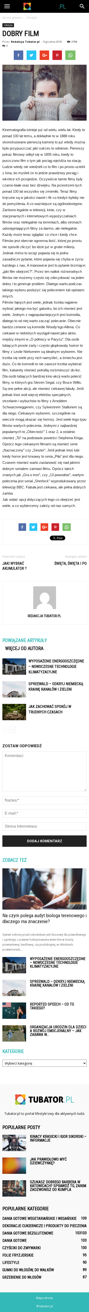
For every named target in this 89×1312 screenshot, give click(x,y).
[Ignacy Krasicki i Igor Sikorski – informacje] (14, 1143)
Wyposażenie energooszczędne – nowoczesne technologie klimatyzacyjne (56, 666)
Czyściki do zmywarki (21, 1248)
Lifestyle (8, 25)
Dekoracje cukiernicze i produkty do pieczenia (44, 1226)
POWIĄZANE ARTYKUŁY (24, 640)
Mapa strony (44, 1298)
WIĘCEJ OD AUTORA (24, 648)
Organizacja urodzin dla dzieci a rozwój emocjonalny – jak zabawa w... (58, 1031)
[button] (82, 6)
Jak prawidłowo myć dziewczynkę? (48, 1161)
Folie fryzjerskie (17, 1255)
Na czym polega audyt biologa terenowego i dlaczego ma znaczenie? (44, 918)
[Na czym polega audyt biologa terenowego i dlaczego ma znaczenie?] (44, 889)
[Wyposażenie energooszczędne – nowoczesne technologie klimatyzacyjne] (14, 666)
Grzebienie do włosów (21, 1277)
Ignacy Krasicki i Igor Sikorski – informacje (58, 1138)
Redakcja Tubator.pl (25, 41)
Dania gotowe (14, 1240)
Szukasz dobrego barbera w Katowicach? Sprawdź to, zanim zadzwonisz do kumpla (58, 1186)
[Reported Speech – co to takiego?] (14, 1010)
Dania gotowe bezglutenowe (27, 1233)
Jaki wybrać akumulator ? (14, 566)
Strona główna (12, 18)
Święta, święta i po (70, 563)
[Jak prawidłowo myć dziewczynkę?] (14, 1165)
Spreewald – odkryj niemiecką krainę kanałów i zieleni (57, 983)
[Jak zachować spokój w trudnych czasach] (14, 712)
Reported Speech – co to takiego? (52, 1006)
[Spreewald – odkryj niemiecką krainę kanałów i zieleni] (14, 689)
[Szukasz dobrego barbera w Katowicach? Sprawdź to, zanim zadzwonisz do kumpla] (14, 1188)
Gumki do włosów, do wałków (28, 1270)
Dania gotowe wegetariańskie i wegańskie (39, 1218)
